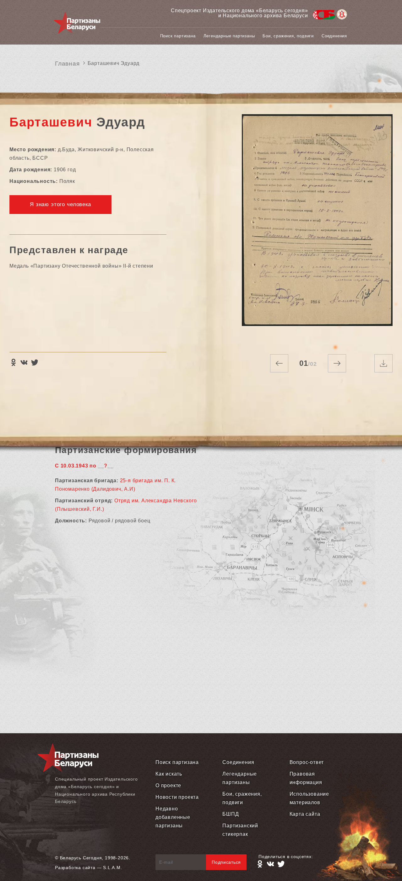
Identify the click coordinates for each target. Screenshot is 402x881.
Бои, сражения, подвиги (288, 36)
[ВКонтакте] (24, 362)
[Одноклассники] (13, 362)
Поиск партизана (178, 36)
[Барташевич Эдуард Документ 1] (317, 228)
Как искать (168, 774)
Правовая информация (306, 778)
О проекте (168, 785)
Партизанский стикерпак (240, 830)
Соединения (334, 36)
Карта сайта (305, 814)
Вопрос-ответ (307, 762)
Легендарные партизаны (229, 36)
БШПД (230, 814)
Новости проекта (177, 797)
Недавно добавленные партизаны (172, 817)
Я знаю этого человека (60, 204)
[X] (34, 362)
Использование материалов (309, 798)
